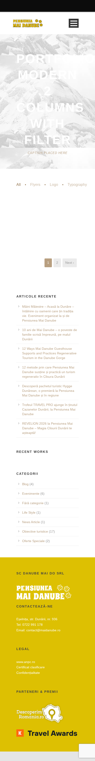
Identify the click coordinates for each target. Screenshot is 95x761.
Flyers (35, 185)
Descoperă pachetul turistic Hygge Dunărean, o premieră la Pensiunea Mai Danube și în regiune (48, 390)
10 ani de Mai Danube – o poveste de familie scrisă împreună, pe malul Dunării (49, 334)
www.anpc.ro (25, 662)
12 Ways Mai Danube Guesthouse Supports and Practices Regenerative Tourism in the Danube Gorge (49, 353)
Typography (77, 185)
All (18, 185)
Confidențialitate (28, 673)
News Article (31, 522)
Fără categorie (33, 503)
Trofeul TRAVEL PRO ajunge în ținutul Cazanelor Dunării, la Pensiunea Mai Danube (49, 409)
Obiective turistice (35, 531)
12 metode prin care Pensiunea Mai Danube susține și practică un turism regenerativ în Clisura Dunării (48, 371)
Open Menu (74, 23)
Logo (54, 185)
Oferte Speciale (33, 541)
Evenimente (30, 493)
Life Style (29, 512)
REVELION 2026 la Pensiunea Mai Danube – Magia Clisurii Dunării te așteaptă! (47, 428)
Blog (25, 484)
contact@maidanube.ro (43, 630)
